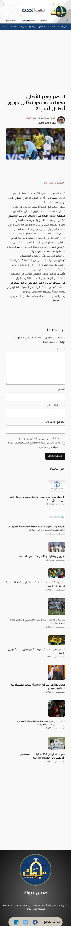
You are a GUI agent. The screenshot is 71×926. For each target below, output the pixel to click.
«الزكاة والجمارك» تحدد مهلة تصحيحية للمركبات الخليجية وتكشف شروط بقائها (36, 529)
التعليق (60, 349)
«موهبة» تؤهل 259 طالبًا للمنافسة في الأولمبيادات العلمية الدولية (42, 756)
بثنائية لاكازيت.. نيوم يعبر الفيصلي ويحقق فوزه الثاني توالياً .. (37, 622)
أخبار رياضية (31, 118)
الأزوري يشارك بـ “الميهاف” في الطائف (42, 556)
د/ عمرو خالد (50, 183)
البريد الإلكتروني (55, 405)
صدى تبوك (35, 893)
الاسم (61, 389)
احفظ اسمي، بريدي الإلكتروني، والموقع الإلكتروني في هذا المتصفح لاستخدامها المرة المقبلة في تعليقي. (34, 443)
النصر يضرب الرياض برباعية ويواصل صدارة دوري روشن (36, 651)
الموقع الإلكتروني (55, 422)
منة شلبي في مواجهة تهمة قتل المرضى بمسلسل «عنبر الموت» (41, 723)
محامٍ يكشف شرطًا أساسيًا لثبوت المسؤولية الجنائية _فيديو (38, 687)
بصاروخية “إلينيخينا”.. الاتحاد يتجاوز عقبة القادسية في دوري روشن (35, 584)
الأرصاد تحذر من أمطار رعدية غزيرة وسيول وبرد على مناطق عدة (37, 499)
